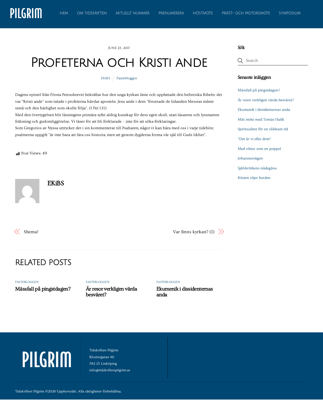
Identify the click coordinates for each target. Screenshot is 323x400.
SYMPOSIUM (290, 13)
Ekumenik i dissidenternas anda (264, 110)
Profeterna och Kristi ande (119, 62)
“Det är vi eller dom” (254, 139)
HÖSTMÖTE (203, 13)
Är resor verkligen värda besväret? (266, 100)
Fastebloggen (127, 78)
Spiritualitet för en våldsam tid (263, 129)
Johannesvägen (250, 158)
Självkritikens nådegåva (257, 168)
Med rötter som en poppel (259, 149)
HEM (64, 13)
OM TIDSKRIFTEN (92, 13)
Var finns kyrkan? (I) (193, 231)
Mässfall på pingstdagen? (42, 289)
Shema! (31, 231)
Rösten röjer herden (254, 178)
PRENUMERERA (171, 13)
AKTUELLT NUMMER (132, 13)
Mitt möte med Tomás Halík (261, 119)
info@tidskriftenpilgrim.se (109, 370)
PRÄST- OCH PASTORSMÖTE (246, 13)
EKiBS (105, 78)
